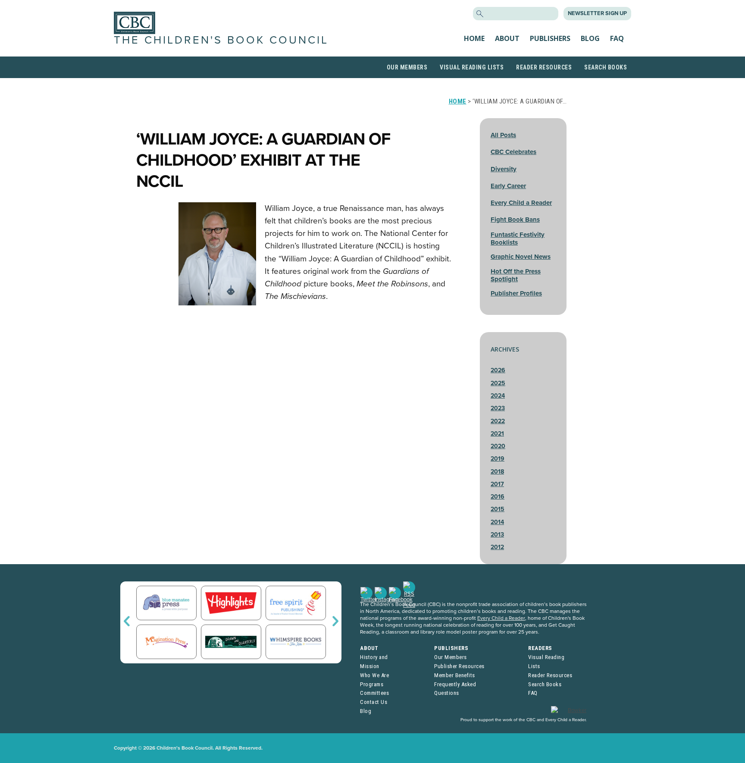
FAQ (617, 38)
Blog (590, 38)
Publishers (550, 38)
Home (474, 38)
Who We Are (374, 675)
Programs (371, 684)
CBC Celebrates (513, 152)
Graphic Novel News (521, 257)
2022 (498, 421)
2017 (497, 484)
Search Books (605, 67)
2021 (497, 433)
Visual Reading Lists (472, 67)
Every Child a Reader (521, 203)
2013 (497, 534)
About (507, 38)
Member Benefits (454, 675)
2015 (497, 509)
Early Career (508, 186)
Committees (374, 693)
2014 (497, 522)
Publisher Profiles (516, 293)
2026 (498, 370)
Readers (540, 648)
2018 (497, 471)
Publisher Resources (459, 666)
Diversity (503, 169)
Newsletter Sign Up (597, 13)
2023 (498, 408)
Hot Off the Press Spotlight (516, 275)
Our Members (407, 67)
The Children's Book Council (221, 40)
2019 (497, 458)
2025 (498, 383)
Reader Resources (544, 67)
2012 (497, 547)
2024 (498, 395)
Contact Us (373, 702)
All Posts (503, 135)
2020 (498, 446)
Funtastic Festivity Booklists (518, 238)
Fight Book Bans (515, 219)
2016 (497, 496)
